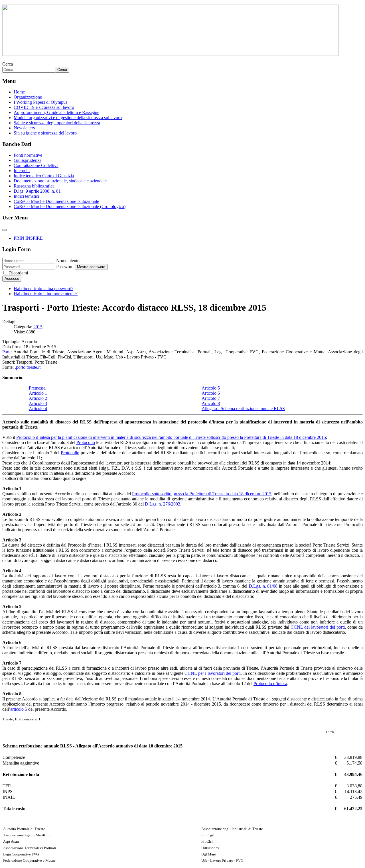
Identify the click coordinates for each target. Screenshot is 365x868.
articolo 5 (18, 709)
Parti (6, 351)
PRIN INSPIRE (28, 238)
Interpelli (22, 170)
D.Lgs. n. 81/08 (263, 586)
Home (19, 91)
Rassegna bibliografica (34, 186)
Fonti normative (28, 155)
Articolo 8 (211, 403)
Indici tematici (26, 196)
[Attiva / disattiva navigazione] (4, 230)
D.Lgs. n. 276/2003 (162, 504)
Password (65, 266)
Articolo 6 (211, 393)
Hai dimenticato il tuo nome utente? (46, 293)
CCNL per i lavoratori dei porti (212, 673)
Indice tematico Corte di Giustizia (44, 175)
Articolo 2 (38, 398)
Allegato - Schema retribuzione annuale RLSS (243, 408)
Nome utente (67, 260)
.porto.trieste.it (27, 367)
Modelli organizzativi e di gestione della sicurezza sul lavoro (68, 117)
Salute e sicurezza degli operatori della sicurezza (57, 122)
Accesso (12, 278)
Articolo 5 (211, 388)
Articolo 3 (38, 403)
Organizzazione (28, 97)
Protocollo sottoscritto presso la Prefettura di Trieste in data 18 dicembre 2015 (201, 493)
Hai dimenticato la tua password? (43, 288)
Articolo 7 (211, 398)
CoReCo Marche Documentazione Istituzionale (56, 201)
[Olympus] (170, 54)
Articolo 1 (38, 393)
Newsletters (24, 127)
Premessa (37, 388)
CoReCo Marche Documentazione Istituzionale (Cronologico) (69, 206)
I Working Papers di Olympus (40, 102)
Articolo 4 (38, 408)
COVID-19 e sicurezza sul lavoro (44, 107)
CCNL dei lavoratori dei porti (318, 627)
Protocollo (85, 442)
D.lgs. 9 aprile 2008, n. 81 (37, 191)
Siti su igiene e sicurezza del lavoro (45, 133)
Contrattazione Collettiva (36, 165)
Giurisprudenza (27, 160)
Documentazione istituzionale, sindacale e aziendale (60, 180)
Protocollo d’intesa (270, 683)
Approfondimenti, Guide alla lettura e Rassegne (56, 112)
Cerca (7, 64)
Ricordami (18, 272)
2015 (37, 326)
